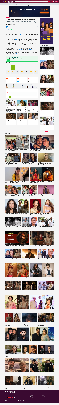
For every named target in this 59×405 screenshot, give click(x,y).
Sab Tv (43, 397)
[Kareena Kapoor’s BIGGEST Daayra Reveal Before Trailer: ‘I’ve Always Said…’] (47, 79)
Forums (10, 4)
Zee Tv (43, 394)
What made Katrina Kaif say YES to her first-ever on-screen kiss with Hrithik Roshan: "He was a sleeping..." (21, 109)
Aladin (28, 46)
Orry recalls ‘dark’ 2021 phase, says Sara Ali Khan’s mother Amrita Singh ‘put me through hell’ (46, 97)
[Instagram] (10, 397)
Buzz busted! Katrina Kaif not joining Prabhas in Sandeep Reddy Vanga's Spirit (21, 120)
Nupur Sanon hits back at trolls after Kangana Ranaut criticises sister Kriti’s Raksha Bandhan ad (46, 70)
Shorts (21, 4)
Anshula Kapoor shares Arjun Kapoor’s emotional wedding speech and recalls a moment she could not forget (46, 56)
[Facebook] (5, 397)
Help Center (31, 396)
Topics (14, 4)
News (6, 4)
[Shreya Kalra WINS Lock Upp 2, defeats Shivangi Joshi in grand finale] (33, 103)
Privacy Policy (32, 398)
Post (10, 97)
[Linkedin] (14, 397)
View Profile (9, 27)
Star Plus (43, 392)
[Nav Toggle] (1, 1)
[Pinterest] (12, 397)
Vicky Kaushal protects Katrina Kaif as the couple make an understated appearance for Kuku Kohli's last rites (11, 109)
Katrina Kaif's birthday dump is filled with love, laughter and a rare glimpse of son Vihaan (33, 120)
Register (56, 1)
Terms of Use (32, 397)
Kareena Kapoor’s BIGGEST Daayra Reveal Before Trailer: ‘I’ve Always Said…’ (46, 84)
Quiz (17, 4)
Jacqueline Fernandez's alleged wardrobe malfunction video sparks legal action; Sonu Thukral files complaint (11, 121)
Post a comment (33, 26)
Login (53, 1)
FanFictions (27, 4)
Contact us (31, 395)
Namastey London (31, 49)
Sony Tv (43, 396)
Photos (41, 4)
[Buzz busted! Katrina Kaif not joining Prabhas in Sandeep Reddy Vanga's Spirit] (22, 116)
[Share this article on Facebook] (8, 30)
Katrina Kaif (22, 34)
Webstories (32, 4)
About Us (31, 392)
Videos (37, 4)
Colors (43, 395)
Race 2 (15, 53)
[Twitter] (7, 397)
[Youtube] (9, 397)
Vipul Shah (20, 49)
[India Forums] (8, 1)
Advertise (31, 394)
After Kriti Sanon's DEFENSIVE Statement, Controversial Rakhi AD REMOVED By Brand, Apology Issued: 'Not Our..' (46, 112)
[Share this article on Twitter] (9, 30)
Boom (35, 48)
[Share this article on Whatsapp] (11, 30)
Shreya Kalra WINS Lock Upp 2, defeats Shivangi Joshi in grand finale (32, 109)
